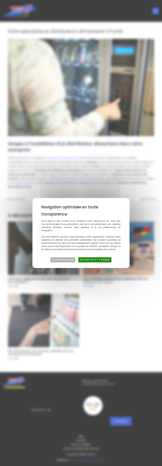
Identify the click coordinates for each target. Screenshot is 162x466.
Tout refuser (152, 3)
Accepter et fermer (95, 260)
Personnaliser (63, 260)
